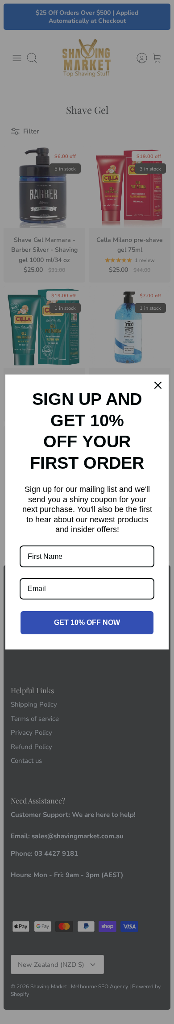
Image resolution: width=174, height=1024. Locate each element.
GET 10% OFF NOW (87, 622)
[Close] (158, 385)
